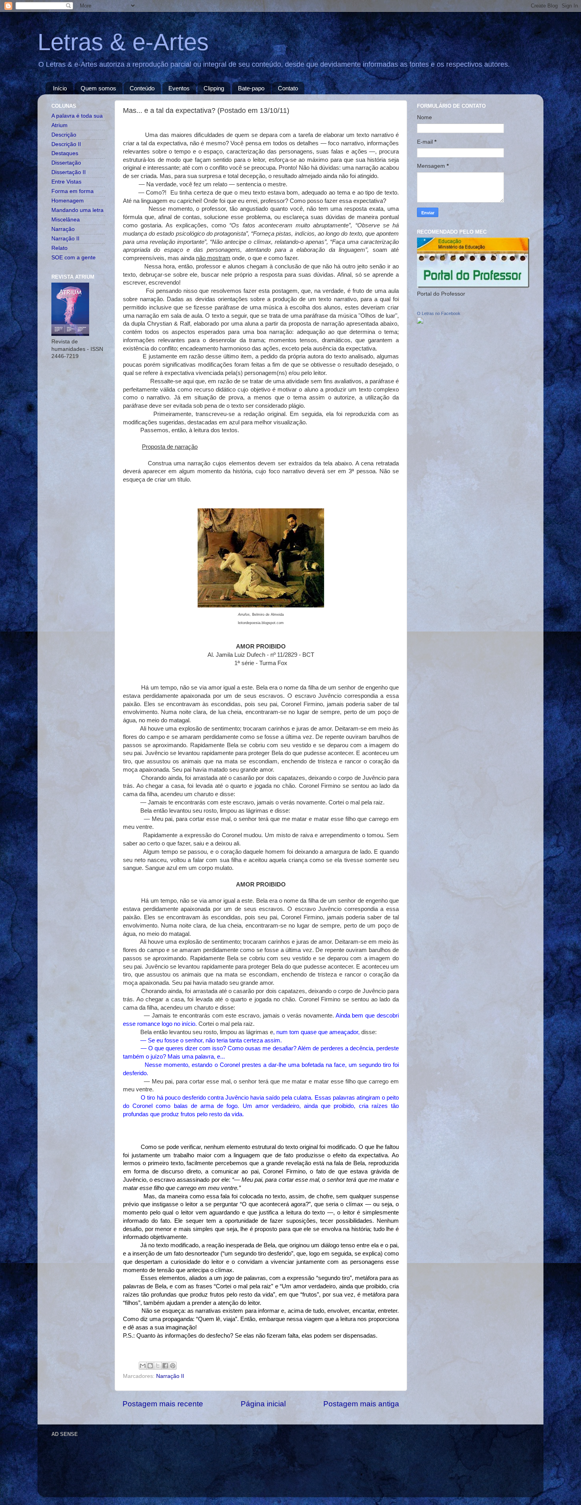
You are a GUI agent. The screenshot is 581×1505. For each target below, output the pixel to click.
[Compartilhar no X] (158, 1366)
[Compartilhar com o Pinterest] (173, 1366)
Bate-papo (251, 88)
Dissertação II (68, 172)
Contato (288, 88)
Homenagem (67, 201)
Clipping (214, 88)
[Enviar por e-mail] (143, 1366)
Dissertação (66, 163)
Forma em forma (72, 191)
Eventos (179, 88)
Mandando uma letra (77, 210)
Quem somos (98, 88)
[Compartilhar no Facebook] (165, 1366)
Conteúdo (142, 88)
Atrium (59, 125)
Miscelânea (65, 220)
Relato (59, 248)
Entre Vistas (66, 182)
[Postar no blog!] (150, 1366)
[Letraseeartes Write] (420, 322)
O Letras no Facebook (438, 313)
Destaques (64, 153)
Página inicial (263, 1404)
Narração (63, 229)
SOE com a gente (73, 258)
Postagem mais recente (163, 1404)
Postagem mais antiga (361, 1404)
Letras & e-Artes (123, 42)
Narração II (170, 1376)
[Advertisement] (195, 1457)
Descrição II (66, 144)
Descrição (63, 135)
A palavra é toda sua (77, 116)
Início (60, 88)
